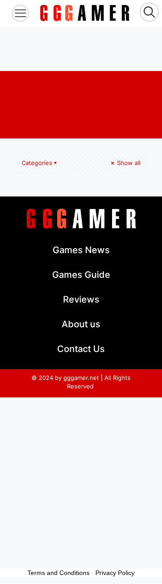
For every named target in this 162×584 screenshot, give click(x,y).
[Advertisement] (81, 48)
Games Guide (81, 274)
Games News (81, 250)
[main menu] (20, 13)
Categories (37, 162)
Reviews (81, 299)
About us (81, 324)
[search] (149, 13)
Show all (127, 162)
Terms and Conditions (58, 572)
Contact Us (81, 348)
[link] (84, 13)
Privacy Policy (115, 572)
